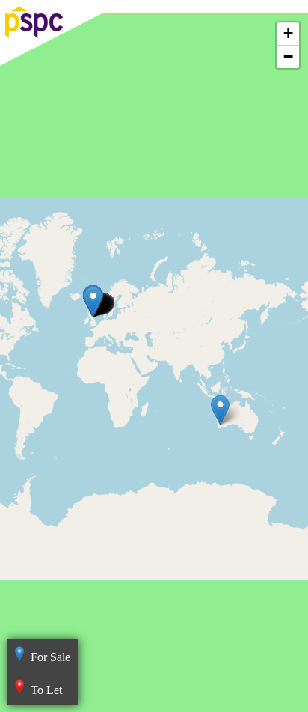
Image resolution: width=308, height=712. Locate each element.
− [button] (288, 56)
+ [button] (288, 33)
